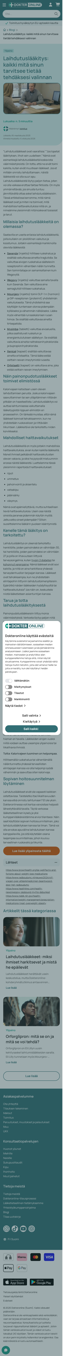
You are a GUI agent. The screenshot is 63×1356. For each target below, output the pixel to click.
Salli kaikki (31, 729)
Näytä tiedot (14, 705)
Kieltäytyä (30, 721)
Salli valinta (30, 716)
